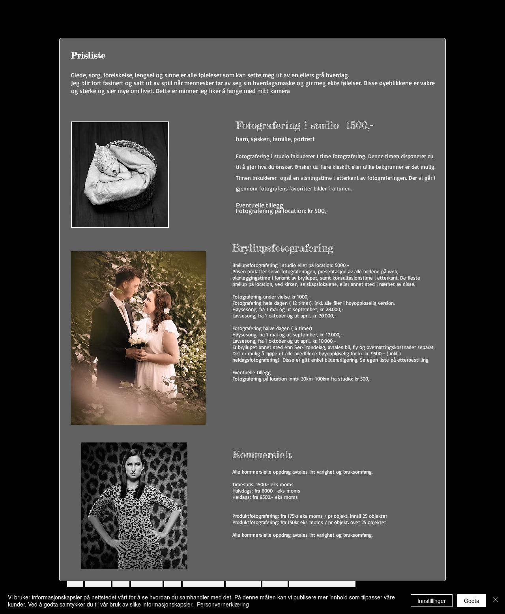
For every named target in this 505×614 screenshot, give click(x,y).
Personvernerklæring (223, 604)
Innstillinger (431, 601)
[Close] (495, 600)
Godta (471, 601)
